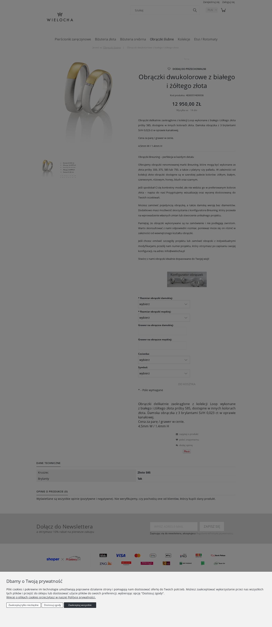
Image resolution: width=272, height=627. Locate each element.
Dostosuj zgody (52, 605)
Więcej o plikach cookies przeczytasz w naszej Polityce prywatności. (51, 597)
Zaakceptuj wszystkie (80, 605)
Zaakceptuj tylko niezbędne (24, 605)
